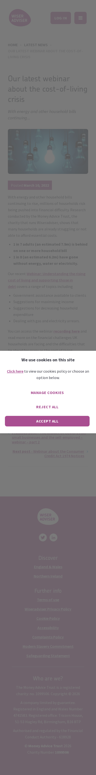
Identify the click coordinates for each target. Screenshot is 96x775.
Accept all (47, 421)
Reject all (47, 406)
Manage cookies (47, 392)
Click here (15, 371)
